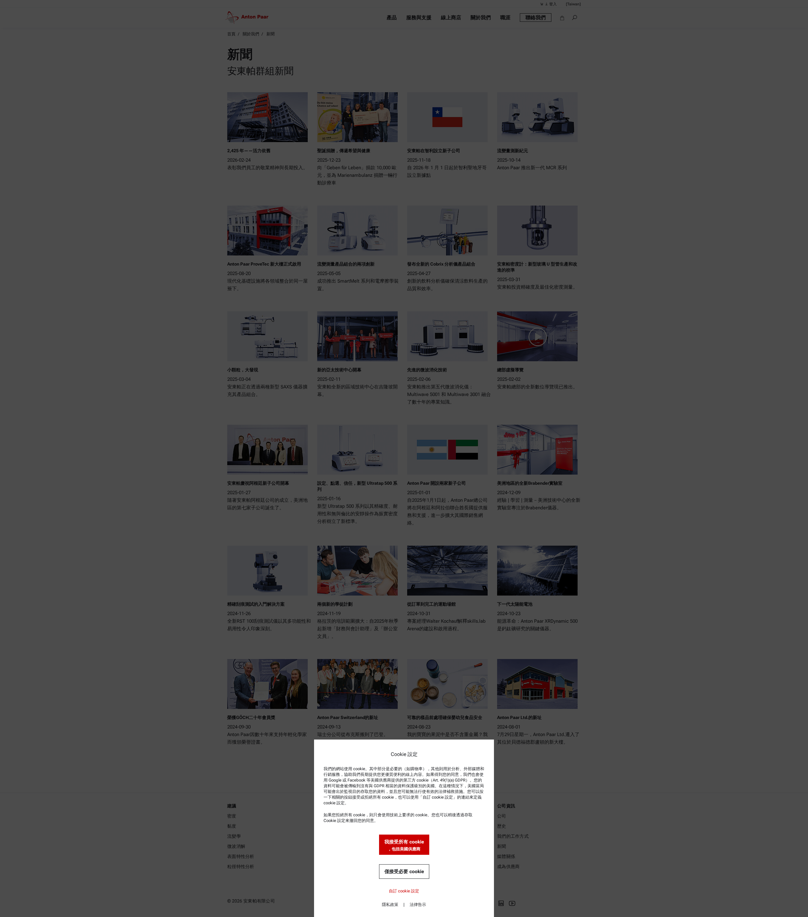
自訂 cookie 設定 (404, 891)
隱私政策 (390, 904)
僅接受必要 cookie (404, 871)
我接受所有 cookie (404, 845)
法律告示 (418, 904)
